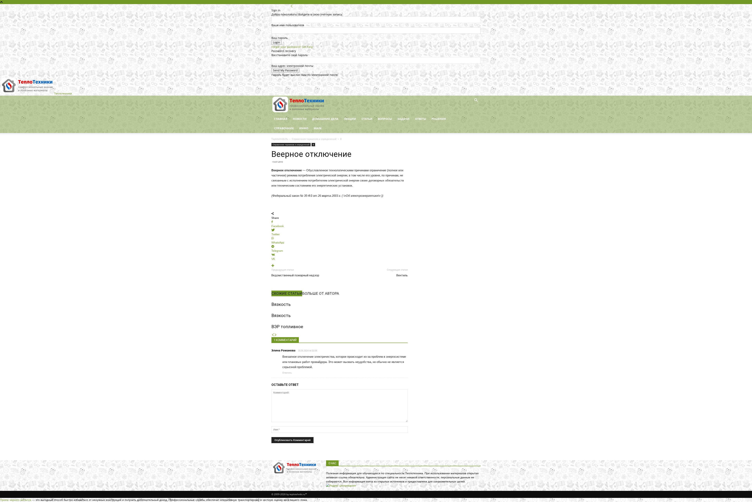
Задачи (403, 119)
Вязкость (281, 304)
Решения (439, 119)
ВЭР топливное (287, 326)
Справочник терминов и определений (314, 139)
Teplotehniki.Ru (279, 139)
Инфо (303, 128)
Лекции (350, 119)
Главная (280, 119)
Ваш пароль (279, 38)
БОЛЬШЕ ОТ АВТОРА (320, 293)
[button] (476, 100)
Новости (300, 119)
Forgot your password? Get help (292, 47)
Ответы (420, 119)
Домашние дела (325, 119)
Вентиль (402, 275)
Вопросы (385, 119)
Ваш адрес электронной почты (292, 66)
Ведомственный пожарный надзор (295, 275)
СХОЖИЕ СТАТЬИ (286, 293)
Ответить (287, 373)
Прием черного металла (15, 499)
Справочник (284, 128)
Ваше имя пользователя (287, 25)
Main (317, 128)
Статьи (367, 119)
